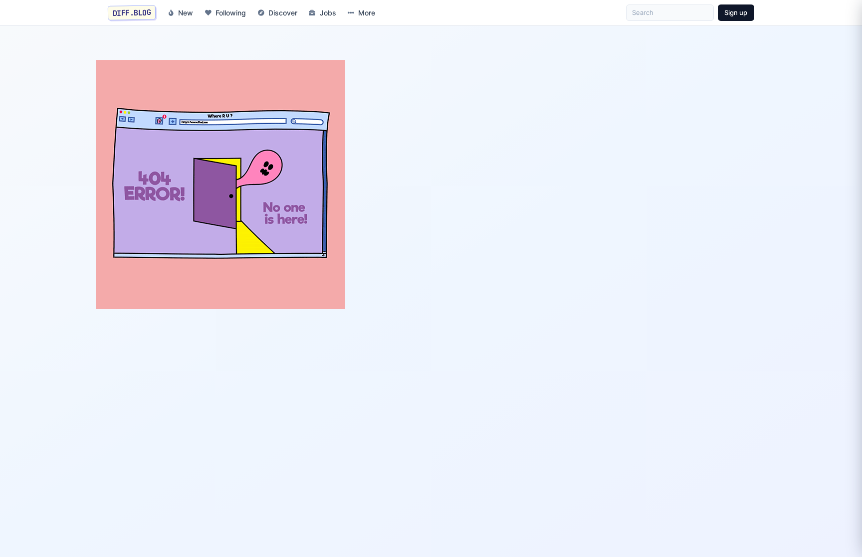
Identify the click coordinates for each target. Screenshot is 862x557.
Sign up (735, 12)
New (185, 12)
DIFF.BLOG (132, 12)
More (366, 12)
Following (231, 12)
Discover (282, 12)
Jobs (328, 12)
